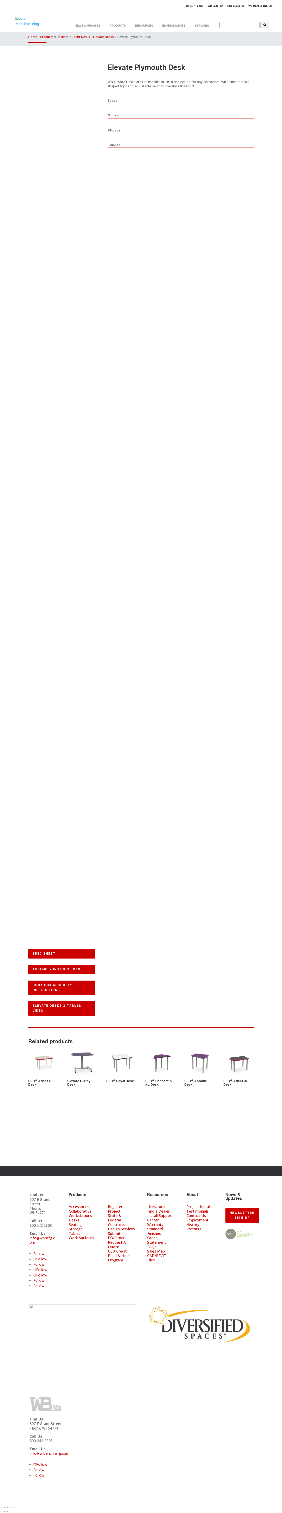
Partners (193, 1228)
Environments (173, 25)
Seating (75, 1224)
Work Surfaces (81, 1237)
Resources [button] (144, 25)
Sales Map (156, 1251)
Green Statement (156, 1240)
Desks (61, 37)
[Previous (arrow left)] (1, 1511)
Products (47, 37)
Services (202, 25)
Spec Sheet (44, 953)
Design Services (121, 1228)
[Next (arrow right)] (6, 1511)
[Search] (265, 25)
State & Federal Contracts (116, 1220)
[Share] (10, 1507)
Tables (74, 1233)
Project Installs (199, 1206)
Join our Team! (194, 6)
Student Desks (80, 37)
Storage (76, 1228)
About (192, 1194)
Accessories (79, 1206)
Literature (156, 1206)
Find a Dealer (235, 6)
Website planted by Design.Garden (134, 1501)
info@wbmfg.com (42, 1240)
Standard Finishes (155, 1231)
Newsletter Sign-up (242, 1215)
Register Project (115, 1209)
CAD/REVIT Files (156, 1258)
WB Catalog (215, 6)
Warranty (155, 1224)
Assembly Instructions (57, 969)
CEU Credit (117, 1251)
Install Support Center (160, 1217)
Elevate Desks (104, 37)
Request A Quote (117, 1244)
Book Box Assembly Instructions (52, 987)
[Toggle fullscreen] (6, 1507)
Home (33, 37)
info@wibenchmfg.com (50, 1453)
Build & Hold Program (119, 1258)
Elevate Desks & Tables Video (57, 1008)
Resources (157, 1194)
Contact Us (196, 1215)
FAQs (151, 1246)
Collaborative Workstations (80, 1213)
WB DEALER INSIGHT (261, 6)
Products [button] (118, 25)
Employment (197, 1220)
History (192, 1224)
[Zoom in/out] (1, 1507)
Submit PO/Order (116, 1235)
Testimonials (197, 1211)
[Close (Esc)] (14, 1507)
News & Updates (87, 25)
